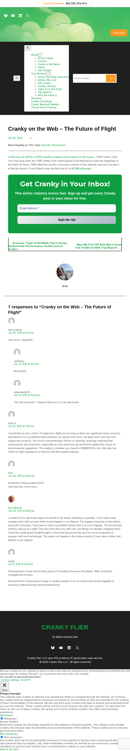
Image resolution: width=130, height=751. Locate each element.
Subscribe (119, 32)
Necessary (10, 718)
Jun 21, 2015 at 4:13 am (26, 363)
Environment (58, 145)
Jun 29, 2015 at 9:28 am (21, 510)
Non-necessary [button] (9, 733)
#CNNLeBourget (81, 168)
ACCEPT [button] (26, 679)
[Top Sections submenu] (48, 73)
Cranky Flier (65, 627)
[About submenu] (40, 55)
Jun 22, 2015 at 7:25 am (21, 426)
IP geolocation (79, 658)
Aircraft (46, 145)
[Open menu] (16, 78)
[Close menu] (27, 48)
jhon (10, 472)
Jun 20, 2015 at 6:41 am (21, 332)
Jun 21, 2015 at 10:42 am (27, 395)
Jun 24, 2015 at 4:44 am (21, 475)
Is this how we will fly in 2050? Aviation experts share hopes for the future (50, 157)
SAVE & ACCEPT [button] (9, 749)
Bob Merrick (15, 507)
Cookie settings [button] (10, 679)
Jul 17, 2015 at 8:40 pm (20, 564)
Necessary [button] (6, 715)
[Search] (111, 78)
